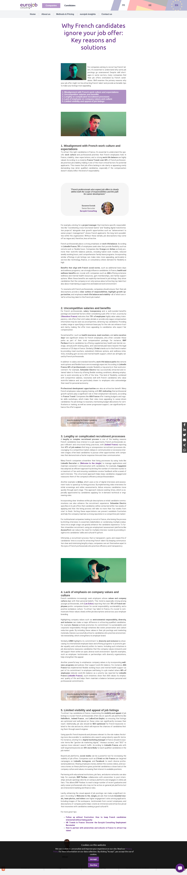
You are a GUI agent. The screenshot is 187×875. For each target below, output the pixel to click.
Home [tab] (33, 14)
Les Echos (89, 604)
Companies (51, 5)
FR (123, 5)
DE (150, 5)
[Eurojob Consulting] (28, 6)
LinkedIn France (75, 676)
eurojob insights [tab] (88, 14)
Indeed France (111, 445)
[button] (180, 868)
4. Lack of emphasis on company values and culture (87, 99)
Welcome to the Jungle (91, 463)
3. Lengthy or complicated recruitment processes (85, 97)
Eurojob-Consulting (88, 211)
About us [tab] (45, 14)
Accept (93, 859)
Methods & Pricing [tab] (65, 14)
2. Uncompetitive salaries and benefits (80, 94)
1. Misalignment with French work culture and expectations (90, 92)
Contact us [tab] (107, 14)
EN (176, 5)
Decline (93, 865)
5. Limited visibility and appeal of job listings (83, 101)
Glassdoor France (69, 316)
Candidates (69, 5)
